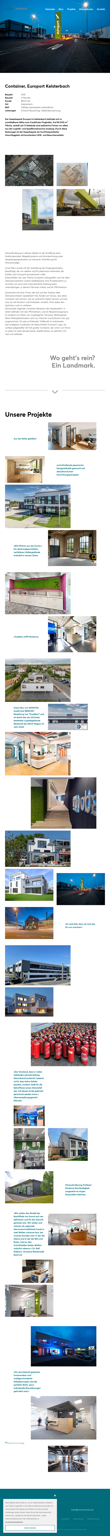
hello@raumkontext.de (79, 1509)
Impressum (78, 1518)
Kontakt (101, 9)
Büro (61, 9)
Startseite (50, 9)
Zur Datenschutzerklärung (14, 1522)
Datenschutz (93, 1518)
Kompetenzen (86, 9)
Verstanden (30, 1528)
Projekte (71, 9)
